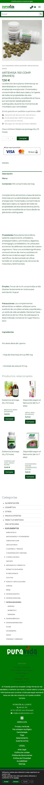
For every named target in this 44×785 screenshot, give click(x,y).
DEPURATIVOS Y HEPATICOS (15, 565)
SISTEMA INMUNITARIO (13, 602)
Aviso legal (22, 750)
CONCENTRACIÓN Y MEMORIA (16, 553)
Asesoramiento (22, 679)
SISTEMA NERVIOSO (13, 618)
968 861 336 (23, 707)
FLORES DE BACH (12, 573)
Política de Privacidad (22, 758)
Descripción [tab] (7, 174)
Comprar (23, 138)
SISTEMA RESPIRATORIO (14, 622)
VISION (8, 635)
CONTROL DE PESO (12, 557)
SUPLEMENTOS (12, 528)
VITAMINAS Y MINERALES (14, 639)
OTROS (8, 512)
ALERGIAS (11, 606)
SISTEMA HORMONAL (13, 598)
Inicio (3, 65)
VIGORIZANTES (11, 631)
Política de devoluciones (22, 755)
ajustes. (16, 778)
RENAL (8, 590)
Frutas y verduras (22, 667)
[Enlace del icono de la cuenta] (35, 7)
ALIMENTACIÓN (12, 503)
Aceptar (6, 781)
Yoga (22, 676)
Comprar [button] (9, 419)
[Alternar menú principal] (39, 6)
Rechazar (15, 781)
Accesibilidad (22, 761)
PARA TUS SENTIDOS (14, 520)
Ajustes (25, 781)
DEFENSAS (11, 614)
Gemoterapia (22, 673)
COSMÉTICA (10, 507)
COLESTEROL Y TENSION (14, 549)
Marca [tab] (4, 178)
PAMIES (5, 163)
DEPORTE (9, 561)
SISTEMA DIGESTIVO (13, 594)
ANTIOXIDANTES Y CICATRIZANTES (17, 536)
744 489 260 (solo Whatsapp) (22, 710)
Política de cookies (22, 752)
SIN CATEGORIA (12, 524)
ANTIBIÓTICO (12, 610)
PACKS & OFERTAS (13, 516)
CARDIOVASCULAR (12, 540)
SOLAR (8, 627)
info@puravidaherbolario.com (23, 713)
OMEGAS (9, 586)
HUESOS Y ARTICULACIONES (15, 581)
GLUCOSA (9, 577)
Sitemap (22, 764)
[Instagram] (22, 718)
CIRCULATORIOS (11, 545)
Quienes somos (22, 682)
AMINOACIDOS (11, 532)
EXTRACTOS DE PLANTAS (14, 569)
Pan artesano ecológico (22, 670)
